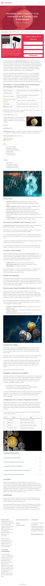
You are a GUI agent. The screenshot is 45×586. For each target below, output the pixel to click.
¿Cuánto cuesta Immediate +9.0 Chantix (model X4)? (14, 474)
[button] (39, 3)
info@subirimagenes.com (38, 534)
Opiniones (18, 523)
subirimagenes (8, 2)
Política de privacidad (20, 525)
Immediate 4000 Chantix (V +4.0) (22, 60)
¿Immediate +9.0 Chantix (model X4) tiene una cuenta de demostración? (17, 470)
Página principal (4, 31)
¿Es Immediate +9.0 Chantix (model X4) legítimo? (13, 466)
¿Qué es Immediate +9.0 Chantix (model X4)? (12, 457)
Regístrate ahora (33, 55)
